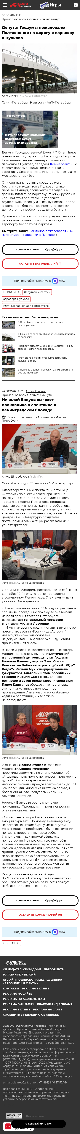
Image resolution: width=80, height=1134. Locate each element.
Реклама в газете (35, 988)
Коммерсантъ (60, 164)
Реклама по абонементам (24, 999)
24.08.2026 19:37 (12, 391)
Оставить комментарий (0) (40, 914)
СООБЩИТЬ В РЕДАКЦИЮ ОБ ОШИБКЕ (31, 1014)
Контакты (11, 988)
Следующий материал (38, 1124)
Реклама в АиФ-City (18, 1004)
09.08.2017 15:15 (11, 15)
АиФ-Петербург (36, 96)
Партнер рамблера (35, 1116)
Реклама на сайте (17, 993)
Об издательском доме (22, 969)
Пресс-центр (54, 969)
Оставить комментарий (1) (40, 263)
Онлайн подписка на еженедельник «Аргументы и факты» (32, 981)
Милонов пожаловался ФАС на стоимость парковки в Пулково (38, 233)
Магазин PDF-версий (19, 974)
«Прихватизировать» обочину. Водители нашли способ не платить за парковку (45, 347)
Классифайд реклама (55, 1004)
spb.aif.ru (37, 476)
